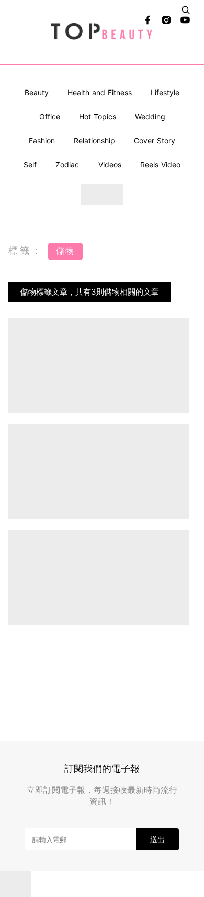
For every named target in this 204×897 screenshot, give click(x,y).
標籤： (25, 250)
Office (49, 116)
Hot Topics (97, 116)
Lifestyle (165, 92)
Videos (109, 164)
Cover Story (154, 140)
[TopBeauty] (102, 32)
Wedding (150, 116)
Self (30, 164)
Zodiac (67, 164)
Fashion (42, 140)
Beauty (37, 92)
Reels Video (160, 164)
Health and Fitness (99, 92)
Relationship (94, 140)
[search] (185, 10)
